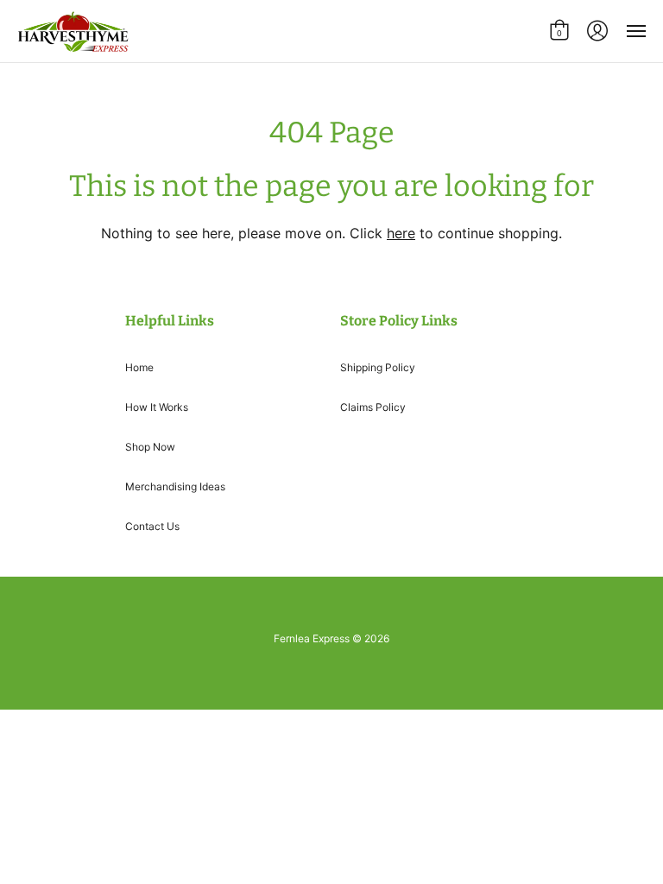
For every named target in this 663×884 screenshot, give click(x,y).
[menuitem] (559, 31)
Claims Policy (373, 407)
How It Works (156, 407)
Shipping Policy (377, 367)
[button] (559, 31)
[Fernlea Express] (73, 31)
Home (139, 367)
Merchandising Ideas (175, 486)
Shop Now (150, 446)
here (401, 233)
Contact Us (152, 526)
